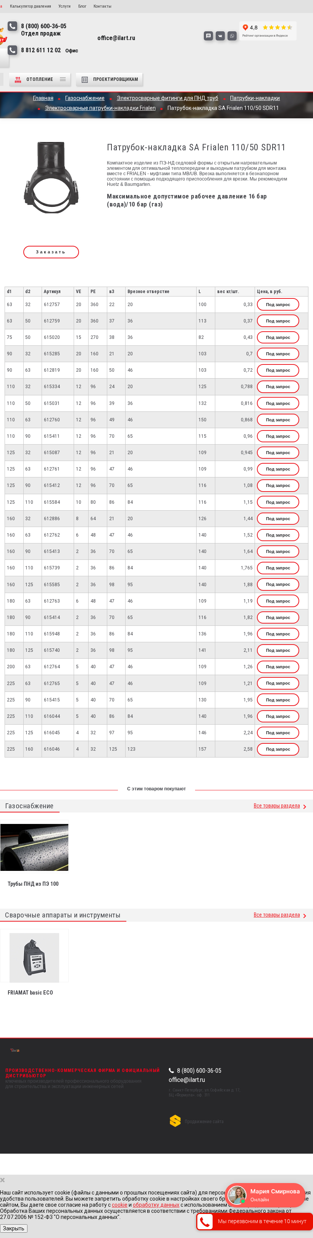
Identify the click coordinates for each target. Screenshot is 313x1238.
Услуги (64, 6)
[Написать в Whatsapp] (232, 35)
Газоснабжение (29, 805)
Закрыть (13, 1228)
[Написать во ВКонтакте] (220, 35)
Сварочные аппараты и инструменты (63, 915)
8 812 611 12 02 (49, 50)
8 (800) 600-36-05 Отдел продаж (43, 30)
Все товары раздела (277, 806)
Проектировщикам (115, 79)
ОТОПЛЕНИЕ (40, 79)
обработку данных (156, 1205)
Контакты (102, 6)
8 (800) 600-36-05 (199, 1071)
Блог (82, 6)
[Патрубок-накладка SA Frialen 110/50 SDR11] (51, 180)
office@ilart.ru (187, 1079)
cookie (119, 1205)
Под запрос (278, 304)
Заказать (51, 252)
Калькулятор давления (30, 6)
